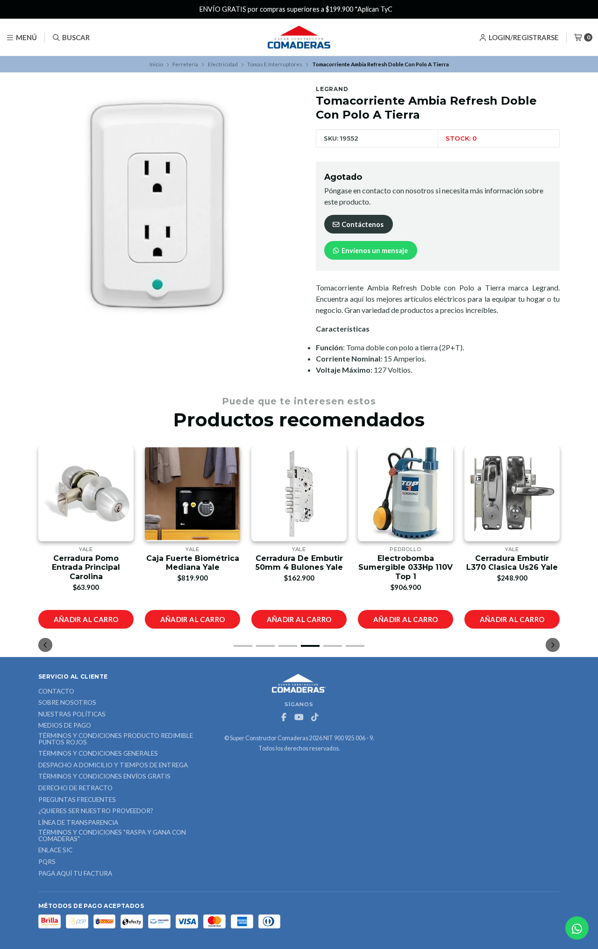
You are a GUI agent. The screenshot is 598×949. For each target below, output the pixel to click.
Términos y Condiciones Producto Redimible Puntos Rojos (115, 739)
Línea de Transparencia (78, 823)
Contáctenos (362, 224)
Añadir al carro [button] (86, 619)
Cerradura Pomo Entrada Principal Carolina (86, 567)
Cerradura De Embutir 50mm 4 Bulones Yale (299, 563)
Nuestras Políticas (72, 714)
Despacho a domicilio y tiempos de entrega (113, 765)
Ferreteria (185, 64)
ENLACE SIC (55, 850)
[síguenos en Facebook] (283, 717)
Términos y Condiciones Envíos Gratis (104, 776)
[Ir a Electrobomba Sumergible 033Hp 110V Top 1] (405, 493)
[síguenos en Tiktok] (314, 717)
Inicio (156, 64)
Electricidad (223, 64)
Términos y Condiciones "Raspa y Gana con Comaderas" (112, 835)
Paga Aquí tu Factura (75, 874)
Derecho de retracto (75, 788)
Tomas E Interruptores (274, 64)
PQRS (47, 862)
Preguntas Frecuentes (77, 800)
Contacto (56, 691)
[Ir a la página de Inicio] (299, 37)
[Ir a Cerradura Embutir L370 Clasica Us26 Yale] (512, 493)
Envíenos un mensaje (374, 251)
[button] (243, 646)
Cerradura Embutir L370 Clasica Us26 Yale (512, 563)
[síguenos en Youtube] (299, 717)
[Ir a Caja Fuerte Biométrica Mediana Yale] (192, 493)
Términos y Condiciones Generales (98, 754)
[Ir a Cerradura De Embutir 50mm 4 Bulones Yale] (299, 493)
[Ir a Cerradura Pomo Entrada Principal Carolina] (86, 493)
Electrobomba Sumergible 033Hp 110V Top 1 (405, 567)
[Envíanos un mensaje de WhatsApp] (577, 928)
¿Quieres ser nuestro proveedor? (95, 811)
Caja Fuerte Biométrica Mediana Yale (192, 563)
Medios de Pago (64, 725)
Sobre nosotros (67, 703)
